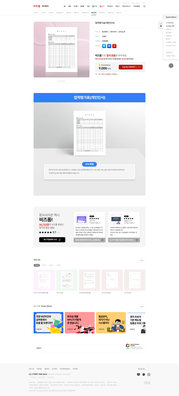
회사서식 (113, 32)
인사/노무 (122, 32)
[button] (147, 280)
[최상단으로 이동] (171, 65)
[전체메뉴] (64, 6)
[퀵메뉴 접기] (161, 25)
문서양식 (105, 32)
